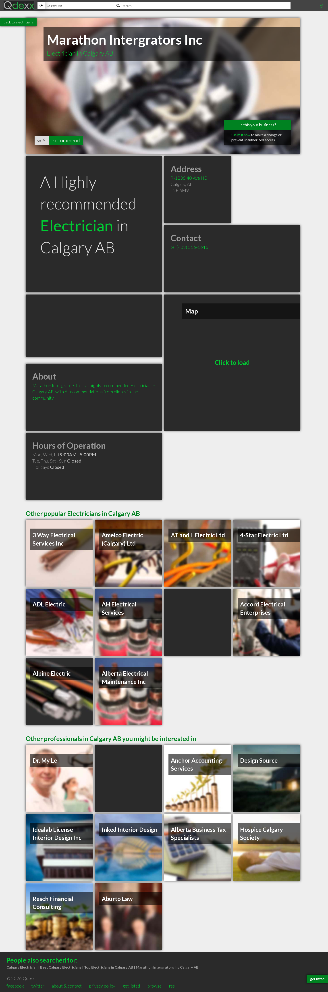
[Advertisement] (94, 326)
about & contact (67, 985)
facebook (15, 985)
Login (320, 5)
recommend (66, 140)
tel (189, 247)
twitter (37, 985)
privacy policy (102, 985)
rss (172, 985)
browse (154, 985)
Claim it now (240, 135)
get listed (131, 985)
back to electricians (18, 22)
